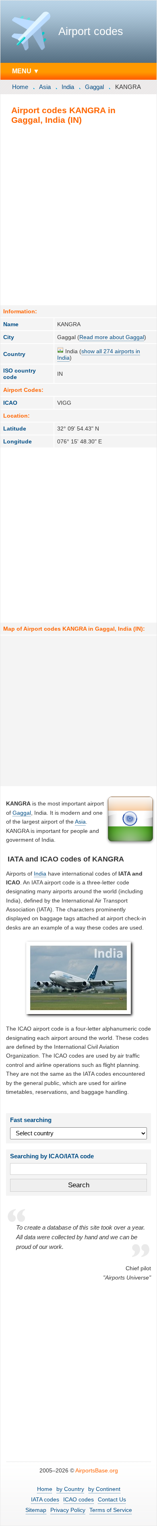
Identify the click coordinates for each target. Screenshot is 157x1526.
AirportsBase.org (96, 1470)
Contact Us (112, 1499)
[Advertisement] (78, 214)
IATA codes (45, 1499)
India (68, 86)
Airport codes (90, 31)
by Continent (104, 1489)
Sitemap (35, 1510)
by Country (70, 1489)
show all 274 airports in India (98, 354)
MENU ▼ (25, 71)
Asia (45, 86)
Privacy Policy (67, 1510)
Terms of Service (110, 1510)
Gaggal (94, 86)
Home (20, 86)
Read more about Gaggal (111, 337)
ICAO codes (78, 1499)
